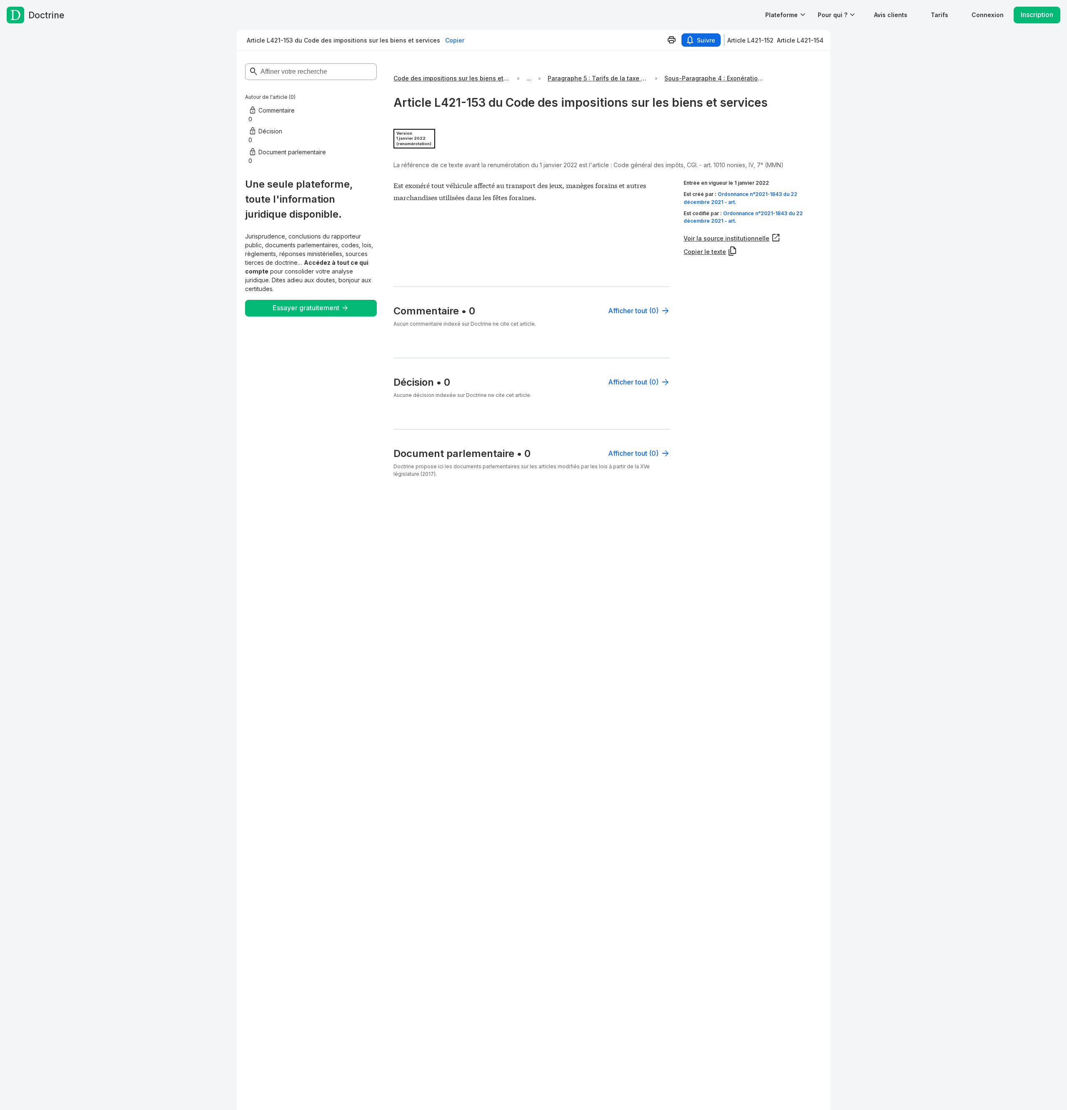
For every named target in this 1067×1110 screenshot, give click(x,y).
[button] (890, 14)
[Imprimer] (671, 40)
